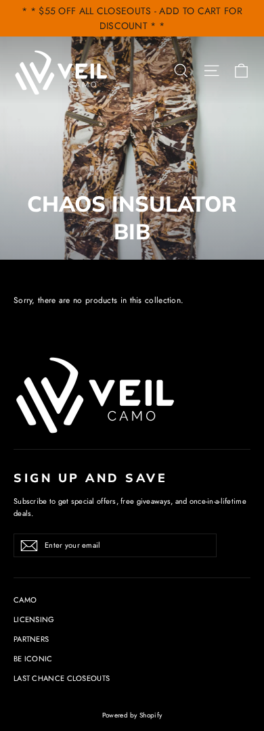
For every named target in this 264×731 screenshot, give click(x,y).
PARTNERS (31, 639)
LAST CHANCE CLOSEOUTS (62, 678)
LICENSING (34, 619)
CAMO (25, 599)
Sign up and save (90, 477)
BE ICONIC (33, 658)
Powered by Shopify (132, 715)
